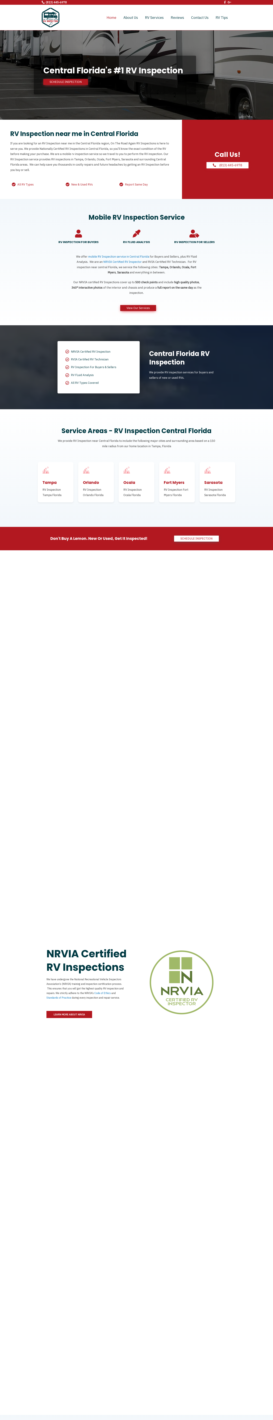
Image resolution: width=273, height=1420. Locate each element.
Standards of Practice (58, 997)
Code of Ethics (102, 993)
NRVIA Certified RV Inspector (122, 262)
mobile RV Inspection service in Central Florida (118, 256)
